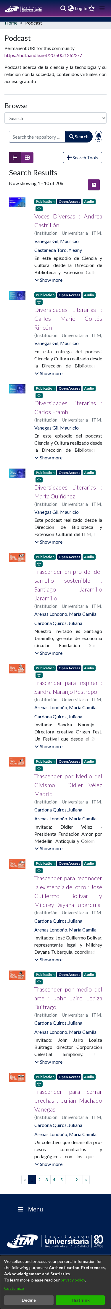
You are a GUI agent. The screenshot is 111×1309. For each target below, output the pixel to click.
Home (11, 22)
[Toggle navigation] (102, 8)
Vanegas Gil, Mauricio (56, 241)
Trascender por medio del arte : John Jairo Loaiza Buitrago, (68, 998)
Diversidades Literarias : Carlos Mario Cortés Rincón (68, 318)
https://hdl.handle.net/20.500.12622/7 (43, 55)
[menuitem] (70, 8)
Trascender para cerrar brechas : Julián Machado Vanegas (68, 1100)
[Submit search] (63, 8)
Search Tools (85, 157)
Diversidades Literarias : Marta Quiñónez (68, 492)
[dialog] (55, 1282)
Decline (29, 1299)
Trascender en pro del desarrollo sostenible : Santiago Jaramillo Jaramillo (68, 585)
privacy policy (73, 1279)
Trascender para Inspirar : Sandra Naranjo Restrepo (68, 687)
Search (81, 136)
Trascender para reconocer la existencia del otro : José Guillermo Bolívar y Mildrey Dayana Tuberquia (68, 891)
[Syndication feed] (94, 184)
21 (77, 1179)
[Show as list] (15, 157)
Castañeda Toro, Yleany (58, 250)
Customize (14, 1288)
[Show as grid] (27, 157)
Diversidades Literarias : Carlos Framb (68, 407)
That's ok (80, 1299)
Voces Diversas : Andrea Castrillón (68, 221)
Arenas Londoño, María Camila (65, 614)
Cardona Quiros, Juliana (58, 623)
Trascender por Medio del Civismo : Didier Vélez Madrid (68, 784)
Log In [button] (81, 8)
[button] (48, 280)
